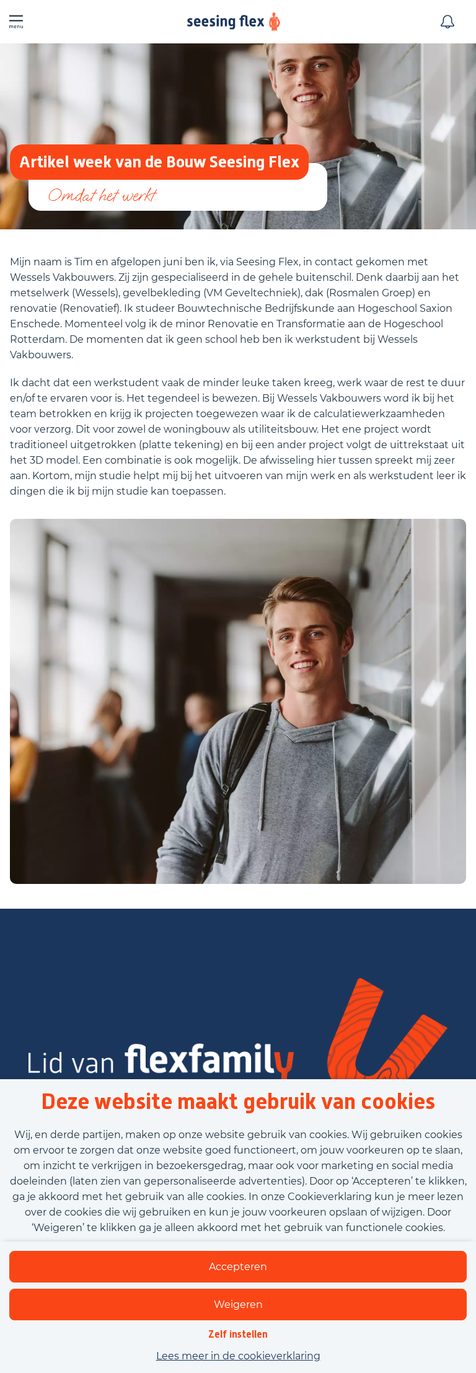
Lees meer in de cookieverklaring (238, 1356)
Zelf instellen (238, 1334)
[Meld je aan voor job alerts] (447, 22)
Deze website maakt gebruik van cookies (238, 1101)
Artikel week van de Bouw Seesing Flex (159, 161)
